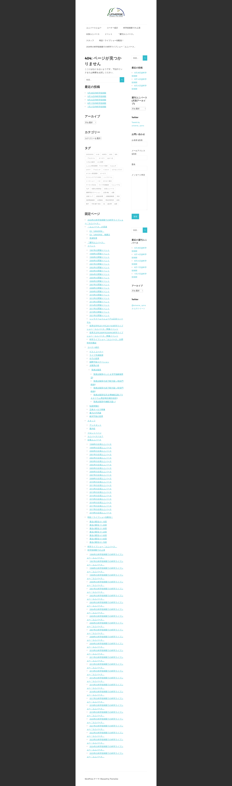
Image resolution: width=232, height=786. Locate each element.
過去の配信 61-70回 (98, 542)
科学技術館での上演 (131, 27)
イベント (108, 34)
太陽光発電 (99, 196)
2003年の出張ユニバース (100, 461)
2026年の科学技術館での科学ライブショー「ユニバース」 (111, 46)
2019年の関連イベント (99, 311)
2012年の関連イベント (99, 298)
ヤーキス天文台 (91, 185)
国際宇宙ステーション (93, 192)
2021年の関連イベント (99, 315)
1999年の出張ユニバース (100, 447)
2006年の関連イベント (99, 281)
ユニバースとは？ (94, 27)
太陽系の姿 (94, 365)
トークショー (90, 181)
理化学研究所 (110, 200)
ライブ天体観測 (104, 185)
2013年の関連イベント (99, 301)
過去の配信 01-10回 (98, 521)
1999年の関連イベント (99, 257)
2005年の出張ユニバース (100, 468)
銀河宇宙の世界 (96, 416)
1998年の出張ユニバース (100, 444)
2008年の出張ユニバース (100, 478)
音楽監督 (93, 238)
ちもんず (113, 166)
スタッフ (90, 40)
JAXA (110, 154)
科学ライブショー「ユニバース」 (102, 546)
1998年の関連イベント (99, 253)
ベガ (98, 181)
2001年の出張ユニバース (100, 454)
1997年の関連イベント (99, 250)
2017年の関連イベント (99, 308)
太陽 (112, 192)
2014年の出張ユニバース (100, 495)
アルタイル (90, 158)
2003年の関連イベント (99, 270)
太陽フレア (89, 196)
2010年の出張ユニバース (100, 481)
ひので (88, 169)
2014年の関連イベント (99, 305)
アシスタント (95, 425)
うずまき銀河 (90, 162)
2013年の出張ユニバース (100, 492)
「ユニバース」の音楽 (97, 226)
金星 (115, 204)
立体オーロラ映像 (97, 409)
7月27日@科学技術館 (96, 106)
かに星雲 (100, 162)
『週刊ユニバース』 (126, 34)
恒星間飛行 (94, 405)
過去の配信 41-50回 (98, 535)
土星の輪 (106, 192)
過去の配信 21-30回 (98, 528)
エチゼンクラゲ (117, 169)
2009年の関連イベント (99, 291)
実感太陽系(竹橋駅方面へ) (104, 401)
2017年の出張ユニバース (100, 505)
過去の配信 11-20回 (98, 524)
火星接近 (100, 200)
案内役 (92, 428)
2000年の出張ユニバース (100, 451)
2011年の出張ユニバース (100, 485)
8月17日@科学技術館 (96, 103)
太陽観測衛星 (110, 196)
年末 (118, 196)
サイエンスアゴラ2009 (93, 177)
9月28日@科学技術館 (96, 92)
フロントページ (94, 432)
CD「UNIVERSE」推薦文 (99, 234)
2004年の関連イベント (99, 274)
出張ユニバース (93, 34)
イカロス (106, 169)
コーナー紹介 (112, 27)
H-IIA (97, 154)
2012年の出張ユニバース (100, 488)
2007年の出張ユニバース (100, 475)
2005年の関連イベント (99, 277)
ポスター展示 (107, 181)
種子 (87, 204)
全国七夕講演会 (96, 189)
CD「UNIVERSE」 (96, 231)
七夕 (87, 189)
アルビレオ (96, 169)
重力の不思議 (95, 412)
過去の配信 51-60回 (98, 538)
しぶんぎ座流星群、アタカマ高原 (96, 166)
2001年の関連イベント (99, 263)
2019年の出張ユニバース (100, 512)
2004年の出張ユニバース (100, 464)
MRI (116, 154)
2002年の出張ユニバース (100, 457)
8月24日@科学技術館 (96, 99)
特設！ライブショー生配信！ (111, 40)
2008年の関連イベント (99, 287)
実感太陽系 (96, 369)
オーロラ (101, 158)
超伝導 (109, 204)
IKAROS (104, 154)
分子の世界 (94, 358)
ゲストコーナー (96, 351)
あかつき (110, 158)
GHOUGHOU (89, 154)
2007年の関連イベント (99, 284)
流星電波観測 (90, 200)
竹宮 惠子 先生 (96, 204)
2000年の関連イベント (99, 260)
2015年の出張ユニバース (100, 499)
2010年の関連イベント (99, 294)
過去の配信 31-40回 (98, 531)
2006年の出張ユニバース (100, 471)
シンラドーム (108, 177)
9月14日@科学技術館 (96, 96)
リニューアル (115, 185)
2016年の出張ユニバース (100, 502)
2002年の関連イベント (99, 267)
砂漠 (118, 200)
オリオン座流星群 (92, 173)
